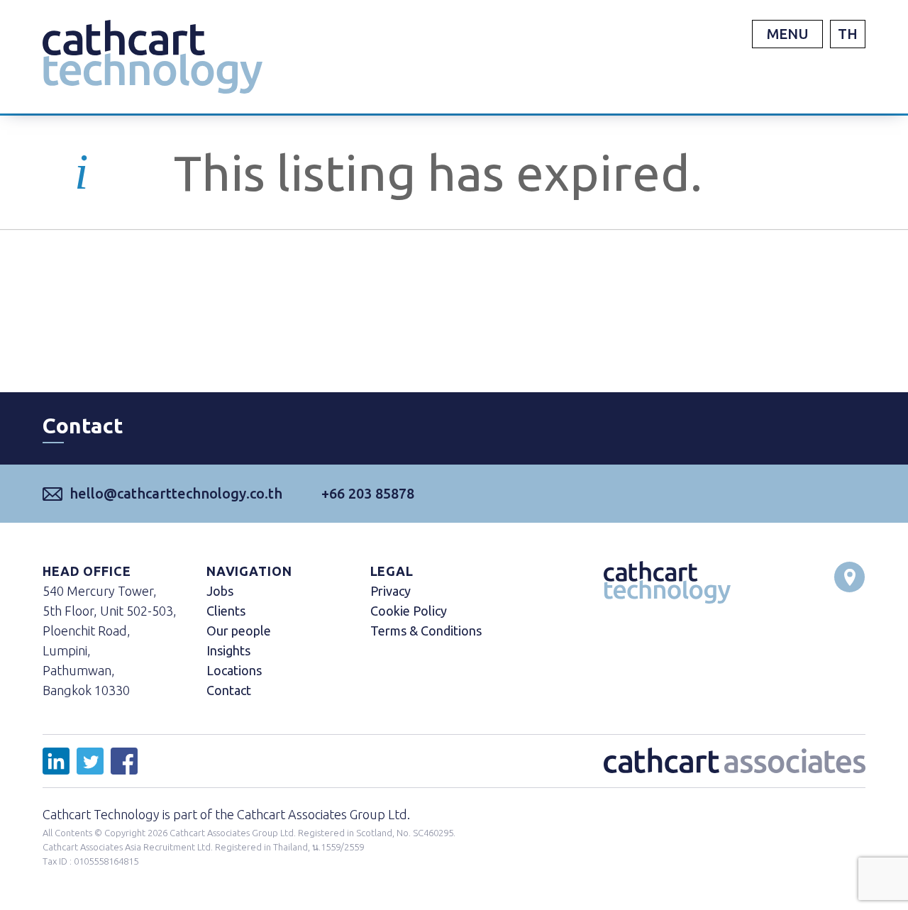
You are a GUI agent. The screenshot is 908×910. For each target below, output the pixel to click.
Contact (228, 690)
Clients (225, 611)
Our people (238, 630)
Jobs (219, 591)
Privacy (390, 591)
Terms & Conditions (426, 630)
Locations (234, 670)
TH (848, 34)
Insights (228, 650)
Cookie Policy (408, 611)
